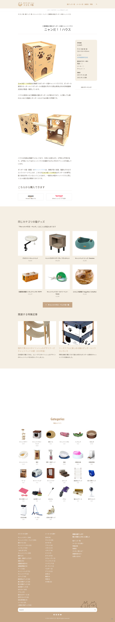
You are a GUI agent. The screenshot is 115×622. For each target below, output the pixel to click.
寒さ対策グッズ (22, 584)
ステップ (20, 576)
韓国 (46, 576)
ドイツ (47, 553)
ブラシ (20, 592)
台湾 (46, 574)
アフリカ (48, 571)
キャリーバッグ (22, 571)
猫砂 (19, 556)
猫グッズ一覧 (71, 4)
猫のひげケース (22, 595)
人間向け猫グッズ (23, 605)
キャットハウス (40, 170)
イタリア (48, 550)
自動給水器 (21, 563)
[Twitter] (56, 615)
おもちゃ (20, 589)
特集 (91, 4)
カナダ (47, 543)
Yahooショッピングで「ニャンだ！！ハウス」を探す (59, 197)
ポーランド (48, 566)
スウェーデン (49, 558)
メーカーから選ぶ (77, 543)
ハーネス (20, 602)
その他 (47, 582)
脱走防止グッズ (22, 579)
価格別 (87, 4)
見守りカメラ (22, 597)
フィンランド (49, 561)
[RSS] (58, 615)
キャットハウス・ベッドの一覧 (58, 305)
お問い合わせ (76, 556)
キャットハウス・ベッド (25, 540)
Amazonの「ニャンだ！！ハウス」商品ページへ (30, 197)
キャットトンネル (23, 545)
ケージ (20, 569)
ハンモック (21, 548)
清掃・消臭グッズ (23, 558)
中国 (46, 579)
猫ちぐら (20, 543)
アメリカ (48, 540)
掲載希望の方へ (77, 554)
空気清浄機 (21, 600)
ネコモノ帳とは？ (77, 551)
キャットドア (22, 574)
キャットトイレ (22, 553)
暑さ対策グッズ (22, 582)
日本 (46, 537)
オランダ (48, 556)
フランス (48, 545)
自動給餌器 (21, 566)
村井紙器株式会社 (82, 57)
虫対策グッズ (22, 587)
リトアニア (48, 563)
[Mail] (60, 615)
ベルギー (48, 569)
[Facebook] (54, 615)
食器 (19, 561)
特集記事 (75, 546)
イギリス (48, 548)
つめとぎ (20, 550)
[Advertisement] (86, 116)
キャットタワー (22, 537)
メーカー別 (79, 4)
